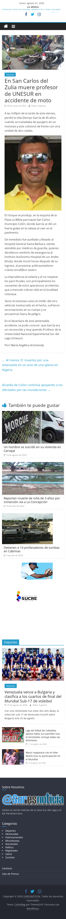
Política (9, 847)
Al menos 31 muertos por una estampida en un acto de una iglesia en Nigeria (30, 365)
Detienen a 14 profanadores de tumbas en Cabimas (32, 549)
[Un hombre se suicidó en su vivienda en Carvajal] (33, 413)
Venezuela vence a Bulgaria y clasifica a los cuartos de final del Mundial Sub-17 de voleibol (33, 696)
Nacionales (11, 844)
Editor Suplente (38, 105)
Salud (8, 854)
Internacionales (14, 837)
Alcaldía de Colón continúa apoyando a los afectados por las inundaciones (32, 387)
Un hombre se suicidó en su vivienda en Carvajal (32, 449)
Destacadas (11, 834)
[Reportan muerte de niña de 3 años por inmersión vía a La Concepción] (33, 464)
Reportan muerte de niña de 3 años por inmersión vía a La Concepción (32, 500)
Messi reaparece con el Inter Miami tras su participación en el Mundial (43, 756)
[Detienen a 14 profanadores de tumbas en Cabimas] (27, 515)
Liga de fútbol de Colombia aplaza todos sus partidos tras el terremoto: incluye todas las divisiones (43, 735)
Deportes (10, 685)
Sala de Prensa (10, 873)
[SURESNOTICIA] (6, 26)
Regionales (11, 850)
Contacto (7, 868)
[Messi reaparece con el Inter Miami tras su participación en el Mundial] (13, 751)
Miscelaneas (12, 840)
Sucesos (10, 74)
